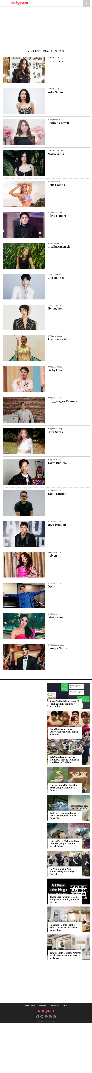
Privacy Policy (30, 1005)
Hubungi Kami (54, 1005)
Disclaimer (42, 1005)
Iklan (65, 1005)
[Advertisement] (46, 26)
